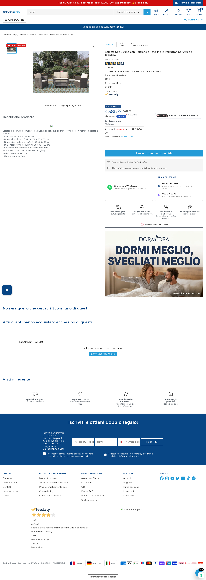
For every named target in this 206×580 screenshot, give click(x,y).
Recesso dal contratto (93, 495)
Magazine (128, 495)
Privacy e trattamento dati (53, 487)
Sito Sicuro (86, 482)
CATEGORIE (16, 19)
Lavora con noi (10, 491)
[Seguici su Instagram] (167, 479)
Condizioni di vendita (50, 495)
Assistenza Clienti (90, 478)
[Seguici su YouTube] (172, 479)
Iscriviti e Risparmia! (190, 3)
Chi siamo (8, 478)
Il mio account (131, 487)
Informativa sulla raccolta (103, 576)
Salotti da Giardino (27, 34)
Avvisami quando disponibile (154, 153)
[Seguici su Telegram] (194, 479)
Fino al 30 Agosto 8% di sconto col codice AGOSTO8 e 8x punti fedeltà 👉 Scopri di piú (103, 3)
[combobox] (121, 442)
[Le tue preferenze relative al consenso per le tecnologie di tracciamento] (201, 575)
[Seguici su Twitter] (178, 479)
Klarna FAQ (87, 491)
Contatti (7, 487)
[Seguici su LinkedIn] (183, 479)
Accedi (127, 478)
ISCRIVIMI (152, 442)
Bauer (109, 44)
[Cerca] (147, 12)
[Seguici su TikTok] (188, 479)
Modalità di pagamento (51, 478)
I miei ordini (129, 491)
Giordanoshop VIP (126, 136)
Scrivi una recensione (103, 354)
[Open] (7, 290)
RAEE (6, 495)
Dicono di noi (10, 482)
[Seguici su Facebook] (162, 479)
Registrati (128, 482)
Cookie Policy (46, 491)
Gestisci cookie (89, 500)
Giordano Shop (10, 34)
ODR (83, 487)
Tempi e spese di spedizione (54, 482)
